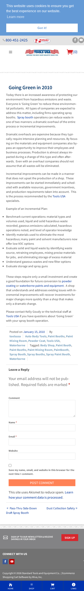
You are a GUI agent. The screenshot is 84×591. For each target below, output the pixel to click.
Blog (78, 74)
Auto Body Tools (36, 336)
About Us (9, 74)
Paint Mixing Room (40, 350)
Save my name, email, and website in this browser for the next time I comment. (41, 471)
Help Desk (24, 74)
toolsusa (15, 336)
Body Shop (47, 345)
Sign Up (70, 537)
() (75, 51)
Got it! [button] (42, 28)
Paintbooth (61, 350)
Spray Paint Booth (58, 354)
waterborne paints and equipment (42, 286)
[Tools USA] (42, 52)
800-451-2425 (17, 40)
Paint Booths (56, 336)
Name (13, 422)
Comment (14, 398)
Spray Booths (36, 354)
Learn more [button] (15, 17)
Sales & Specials (45, 74)
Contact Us (66, 74)
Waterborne (17, 345)
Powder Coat (36, 341)
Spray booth (25, 117)
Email (13, 436)
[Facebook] (75, 40)
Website (13, 450)
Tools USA (59, 196)
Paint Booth (63, 345)
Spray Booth (17, 354)
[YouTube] (81, 40)
